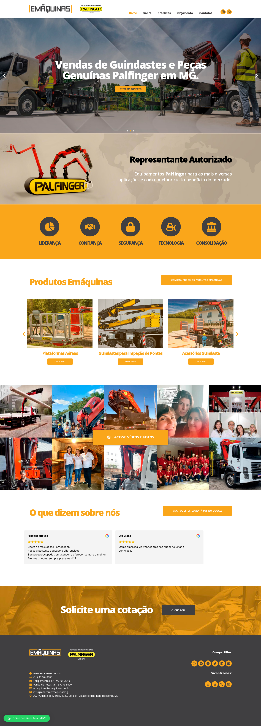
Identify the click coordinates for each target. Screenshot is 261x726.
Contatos (205, 13)
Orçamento (185, 13)
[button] (127, 130)
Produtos (164, 13)
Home (133, 13)
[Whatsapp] (229, 12)
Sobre (147, 13)
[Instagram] (223, 12)
